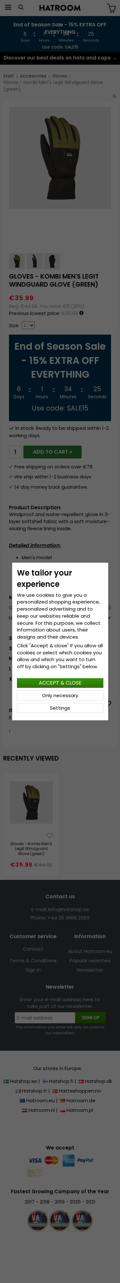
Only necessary (60, 695)
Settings (60, 708)
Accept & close (60, 683)
